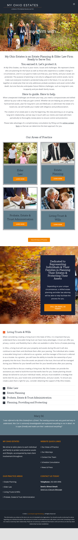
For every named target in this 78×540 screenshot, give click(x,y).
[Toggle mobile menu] (74, 4)
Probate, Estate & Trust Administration (19, 497)
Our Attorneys (47, 452)
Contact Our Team (49, 457)
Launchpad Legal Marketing (36, 514)
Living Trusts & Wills (12, 492)
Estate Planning (10, 482)
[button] (39, 332)
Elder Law (8, 487)
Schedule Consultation (51, 462)
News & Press (47, 467)
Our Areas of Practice (50, 447)
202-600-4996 (56, 482)
